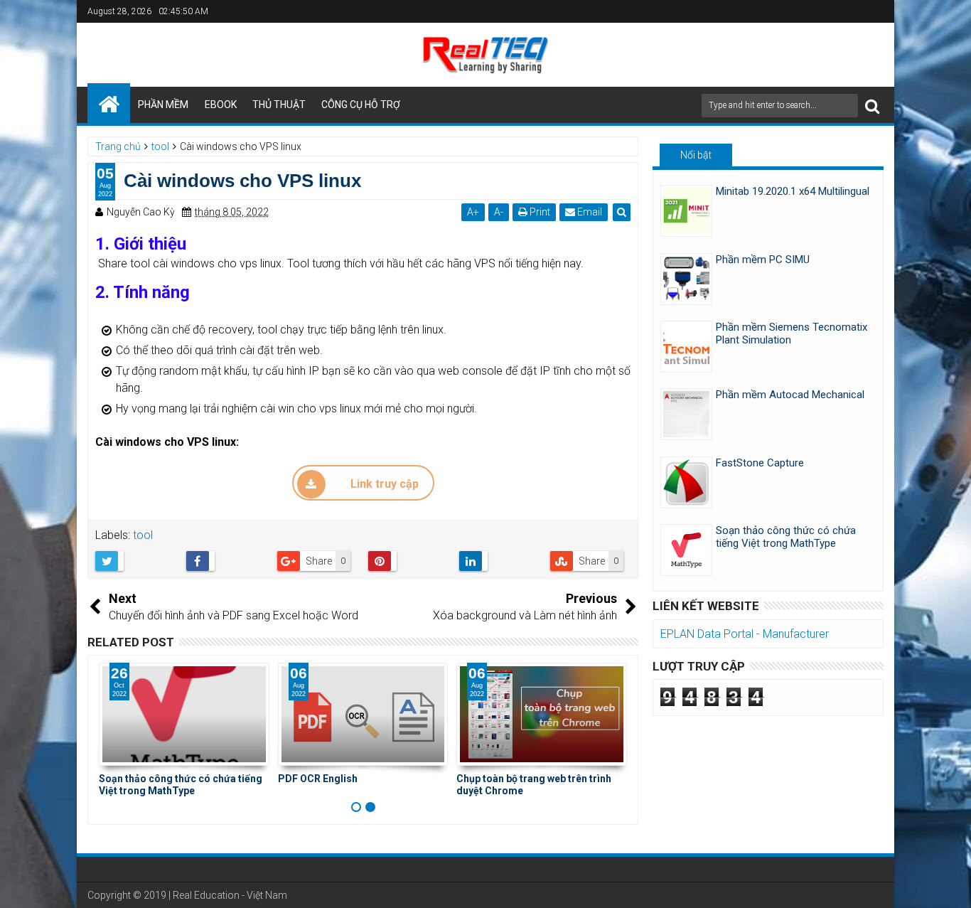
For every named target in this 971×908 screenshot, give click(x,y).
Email (588, 212)
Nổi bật (696, 155)
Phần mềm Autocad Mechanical (790, 394)
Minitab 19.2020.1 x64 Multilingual (792, 191)
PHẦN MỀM (163, 104)
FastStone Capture (760, 462)
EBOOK (221, 104)
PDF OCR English (318, 778)
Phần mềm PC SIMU (763, 259)
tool (143, 535)
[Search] (872, 105)
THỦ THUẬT (279, 104)
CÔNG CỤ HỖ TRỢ (360, 104)
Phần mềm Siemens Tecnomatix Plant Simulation (791, 333)
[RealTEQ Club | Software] (108, 103)
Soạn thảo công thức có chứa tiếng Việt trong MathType (180, 784)
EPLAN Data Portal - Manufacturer (744, 634)
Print (538, 212)
